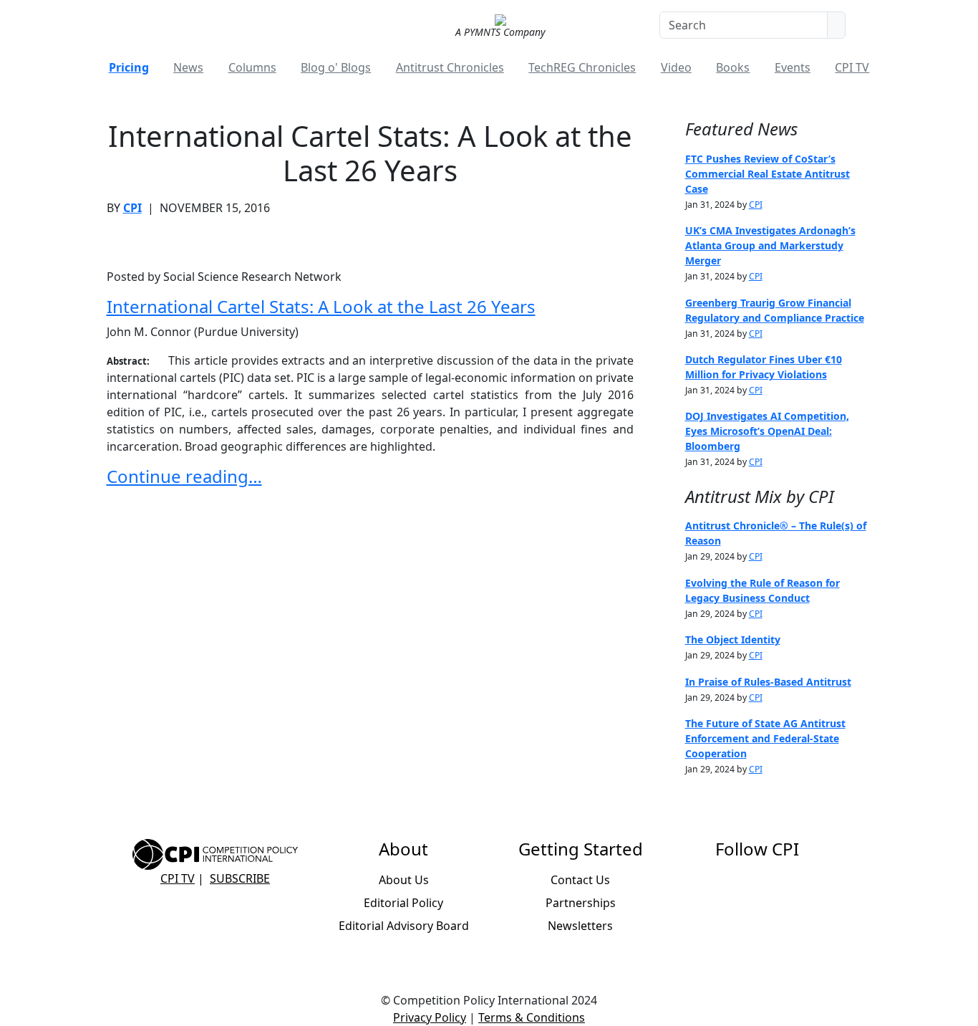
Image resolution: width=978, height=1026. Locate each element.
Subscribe (240, 878)
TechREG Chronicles (582, 67)
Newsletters (580, 926)
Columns (252, 67)
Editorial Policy (403, 903)
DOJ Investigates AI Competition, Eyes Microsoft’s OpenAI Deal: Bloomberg (767, 431)
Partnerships (581, 903)
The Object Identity (732, 639)
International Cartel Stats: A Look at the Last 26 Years (321, 306)
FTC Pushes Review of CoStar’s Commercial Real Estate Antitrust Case (767, 174)
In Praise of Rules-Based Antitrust (768, 682)
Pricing (129, 67)
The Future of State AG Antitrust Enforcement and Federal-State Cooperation (765, 738)
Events (792, 67)
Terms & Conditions (531, 1017)
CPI (132, 208)
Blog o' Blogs (336, 67)
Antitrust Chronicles (450, 67)
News (188, 67)
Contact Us (580, 880)
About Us (404, 880)
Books (733, 67)
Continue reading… (184, 476)
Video (676, 67)
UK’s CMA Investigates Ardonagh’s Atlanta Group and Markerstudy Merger (770, 245)
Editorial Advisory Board (404, 926)
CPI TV (852, 67)
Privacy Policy (429, 1017)
